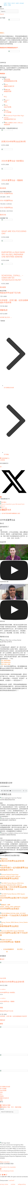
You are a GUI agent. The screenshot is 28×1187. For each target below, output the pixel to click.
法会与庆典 (7, 107)
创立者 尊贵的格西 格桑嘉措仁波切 (11, 513)
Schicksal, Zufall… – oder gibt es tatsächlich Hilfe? (12, 277)
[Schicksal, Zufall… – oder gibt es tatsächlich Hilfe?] (7, 264)
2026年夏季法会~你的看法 (12, 161)
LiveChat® (11, 1180)
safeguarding (22, 1184)
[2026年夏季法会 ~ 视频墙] (7, 169)
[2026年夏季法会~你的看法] (7, 149)
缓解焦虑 (3, 310)
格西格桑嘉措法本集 (10, 81)
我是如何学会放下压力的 (10, 293)
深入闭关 (20, 949)
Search (2, 8)
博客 (1, 1008)
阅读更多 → (3, 73)
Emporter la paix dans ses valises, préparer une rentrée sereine (13, 254)
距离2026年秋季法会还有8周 (13, 141)
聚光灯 (2, 959)
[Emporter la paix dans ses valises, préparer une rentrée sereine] (7, 241)
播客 (1, 1024)
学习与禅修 (7, 112)
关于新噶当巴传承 (9, 387)
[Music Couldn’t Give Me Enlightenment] (14, 1071)
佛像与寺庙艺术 (9, 86)
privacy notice (4, 1184)
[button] (2, 14)
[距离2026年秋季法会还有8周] (7, 130)
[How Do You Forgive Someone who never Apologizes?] (14, 1055)
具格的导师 (7, 91)
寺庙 (5, 102)
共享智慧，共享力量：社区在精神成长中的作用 (13, 1016)
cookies (13, 1184)
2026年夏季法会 (3, 989)
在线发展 (7, 124)
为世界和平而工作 (10, 119)
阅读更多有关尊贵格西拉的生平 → (9, 47)
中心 (5, 97)
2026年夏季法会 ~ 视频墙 (12, 180)
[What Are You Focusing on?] (7, 220)
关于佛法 (6, 454)
